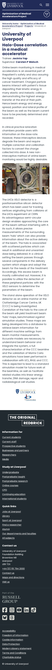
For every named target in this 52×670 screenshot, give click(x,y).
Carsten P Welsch (27, 62)
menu (47, 14)
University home (10, 23)
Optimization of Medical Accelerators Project (16, 15)
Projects (29, 26)
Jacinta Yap (19, 58)
